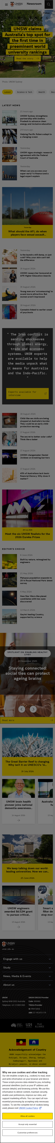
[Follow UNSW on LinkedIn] (19, 17)
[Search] (49, 4)
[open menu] (6, 4)
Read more (8, 720)
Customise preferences (27, 1133)
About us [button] (8, 984)
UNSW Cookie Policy (30, 1108)
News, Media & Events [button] (17, 976)
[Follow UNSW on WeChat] (35, 17)
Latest (7, 92)
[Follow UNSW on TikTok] (41, 17)
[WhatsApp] (47, 17)
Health (41, 92)
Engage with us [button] (12, 959)
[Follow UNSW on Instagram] (24, 17)
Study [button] (6, 967)
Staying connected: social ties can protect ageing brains (27, 673)
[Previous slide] (21, 709)
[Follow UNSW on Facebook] (30, 17)
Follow (46, 13)
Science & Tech (24, 92)
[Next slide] (33, 709)
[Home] (17, 4)
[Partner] (33, 4)
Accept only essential (27, 1124)
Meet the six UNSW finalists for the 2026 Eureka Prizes (27, 535)
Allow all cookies (27, 1116)
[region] (27, 1105)
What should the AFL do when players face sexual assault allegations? (27, 233)
